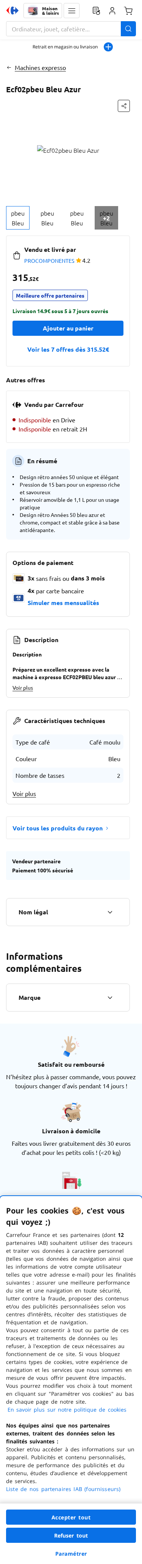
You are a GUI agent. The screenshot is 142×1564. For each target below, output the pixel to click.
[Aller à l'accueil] (12, 10)
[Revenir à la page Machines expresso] (9, 67)
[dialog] (71, 1380)
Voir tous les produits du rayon (57, 828)
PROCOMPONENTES (49, 260)
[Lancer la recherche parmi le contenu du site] (128, 29)
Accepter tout (71, 1517)
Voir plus (22, 687)
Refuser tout (71, 1535)
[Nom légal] (109, 912)
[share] (124, 106)
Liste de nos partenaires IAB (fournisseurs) (63, 1489)
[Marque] (109, 997)
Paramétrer (71, 1553)
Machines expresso (40, 67)
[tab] (18, 218)
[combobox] (71, 28)
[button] (72, 10)
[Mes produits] (96, 10)
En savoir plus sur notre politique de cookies (67, 1409)
